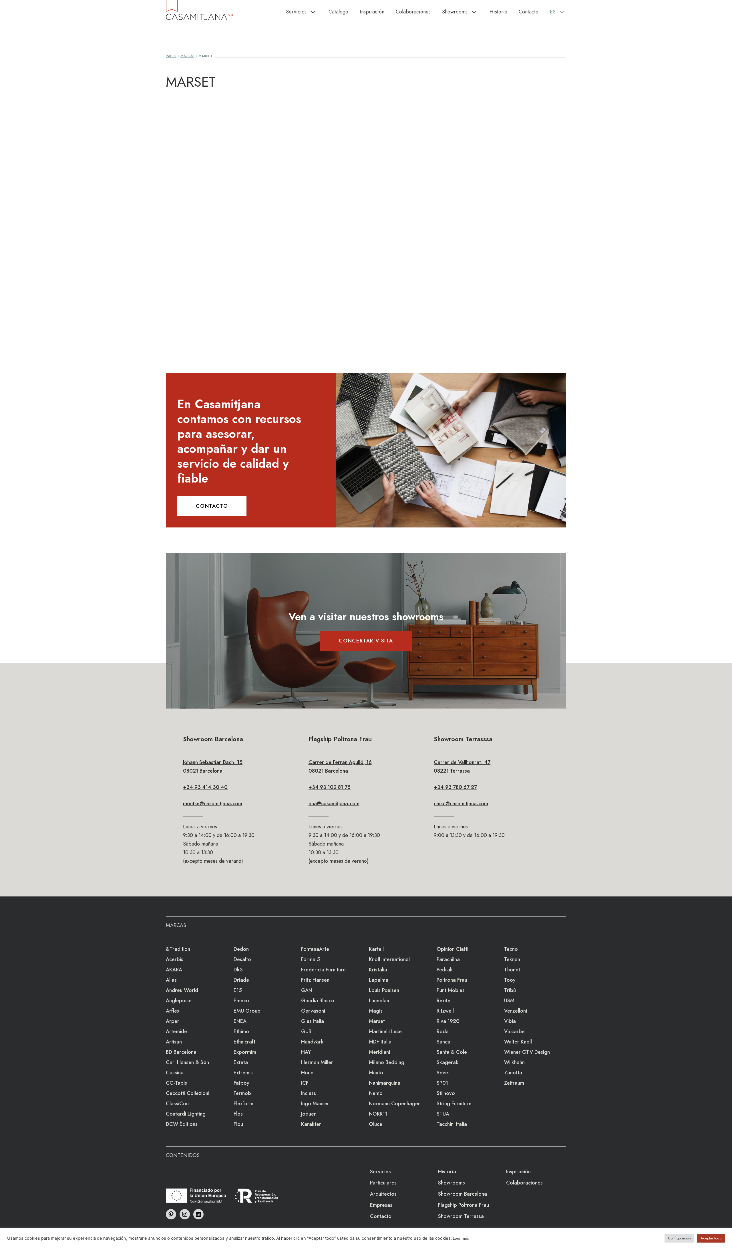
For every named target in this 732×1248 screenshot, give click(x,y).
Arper (172, 1021)
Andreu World (182, 990)
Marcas (187, 56)
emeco (241, 1000)
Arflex (172, 1011)
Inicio (171, 56)
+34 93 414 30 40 (205, 787)
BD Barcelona (181, 1052)
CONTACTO (212, 506)
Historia (498, 11)
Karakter (311, 1124)
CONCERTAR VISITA (366, 640)
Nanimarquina (384, 1083)
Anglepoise (179, 1000)
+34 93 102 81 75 (330, 787)
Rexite (443, 1000)
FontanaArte (315, 949)
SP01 (442, 1083)
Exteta (241, 1062)
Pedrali (444, 969)
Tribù (510, 990)
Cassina (175, 1072)
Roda (443, 1031)
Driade (241, 980)
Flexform (243, 1103)
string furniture (454, 1103)
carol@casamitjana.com (461, 803)
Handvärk (312, 1041)
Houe (307, 1072)
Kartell (376, 949)
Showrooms (455, 11)
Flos (238, 1114)
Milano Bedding (386, 1062)
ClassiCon (177, 1103)
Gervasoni (313, 1011)
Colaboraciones (413, 11)
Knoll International (389, 959)
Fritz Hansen (315, 980)
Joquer (308, 1114)
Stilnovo (446, 1093)
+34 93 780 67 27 (455, 787)
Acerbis (174, 959)
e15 (238, 990)
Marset (377, 1021)
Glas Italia (312, 1021)
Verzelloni (515, 1011)
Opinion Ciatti (452, 949)
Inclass (308, 1093)
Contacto (528, 11)
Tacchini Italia (452, 1124)
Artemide (176, 1031)
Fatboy (241, 1083)
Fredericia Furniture (323, 969)
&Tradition (178, 949)
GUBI (307, 1031)
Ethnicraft (244, 1041)
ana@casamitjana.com (334, 803)
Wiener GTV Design (527, 1052)
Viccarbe (514, 1031)
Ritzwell (445, 1011)
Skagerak (447, 1062)
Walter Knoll (518, 1041)
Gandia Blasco (317, 1000)
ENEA (240, 1021)
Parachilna (448, 959)
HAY (306, 1052)
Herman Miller (317, 1062)
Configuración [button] (679, 1238)
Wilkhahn (514, 1062)
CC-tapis (176, 1083)
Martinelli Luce (385, 1031)
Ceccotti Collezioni (187, 1093)
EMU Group (247, 1011)
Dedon (241, 949)
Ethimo (241, 1031)
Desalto (242, 959)
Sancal (444, 1041)
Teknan (512, 959)
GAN (306, 990)
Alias (171, 980)
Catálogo (338, 11)
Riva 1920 (448, 1021)
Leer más (461, 1238)
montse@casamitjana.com (212, 803)
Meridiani (379, 1052)
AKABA (174, 969)
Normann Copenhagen (395, 1103)
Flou (238, 1124)
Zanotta (513, 1072)
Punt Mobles (451, 990)
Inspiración (372, 11)
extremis (243, 1072)
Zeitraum (514, 1083)
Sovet (443, 1072)
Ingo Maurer (315, 1103)
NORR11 (378, 1114)
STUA (443, 1114)
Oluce (375, 1124)
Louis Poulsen (384, 990)
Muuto (376, 1072)
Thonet (512, 969)
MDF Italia (380, 1041)
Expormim (245, 1052)
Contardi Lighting (186, 1114)
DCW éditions (182, 1124)
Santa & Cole (452, 1052)
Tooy (510, 980)
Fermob (242, 1093)
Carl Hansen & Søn (187, 1062)
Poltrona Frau (452, 980)
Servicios (296, 11)
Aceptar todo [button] (711, 1238)
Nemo (376, 1093)
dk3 (238, 969)
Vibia (510, 1021)
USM (509, 1000)
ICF (305, 1083)
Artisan (174, 1041)
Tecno (511, 949)
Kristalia (378, 969)
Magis (376, 1011)
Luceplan (379, 1000)
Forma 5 (310, 959)
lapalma (378, 980)
